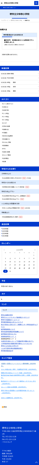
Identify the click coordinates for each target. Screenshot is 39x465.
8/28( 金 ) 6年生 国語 (8, 82)
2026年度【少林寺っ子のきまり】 (17, 178)
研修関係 (6, 145)
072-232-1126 (11, 436)
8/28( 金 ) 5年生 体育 (8, 87)
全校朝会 (6, 158)
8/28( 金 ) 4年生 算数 (8, 91)
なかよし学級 (7, 142)
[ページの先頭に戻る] (36, 462)
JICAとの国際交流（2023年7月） (12, 398)
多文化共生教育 (8, 136)
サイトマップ (7, 442)
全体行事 (6, 110)
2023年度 (5, 236)
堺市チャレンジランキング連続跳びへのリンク (15, 317)
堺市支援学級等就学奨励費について (12, 332)
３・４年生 (6, 117)
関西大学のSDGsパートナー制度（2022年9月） (16, 373)
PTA (4, 149)
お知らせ (5, 107)
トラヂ (5, 123)
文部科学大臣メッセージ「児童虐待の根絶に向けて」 (17, 341)
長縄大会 (6, 129)
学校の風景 (6, 126)
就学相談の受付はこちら (8, 334)
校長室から (6, 139)
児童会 (5, 133)
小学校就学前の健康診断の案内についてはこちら (16, 343)
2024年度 (5, 233)
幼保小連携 (6, 152)
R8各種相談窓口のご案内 (12, 217)
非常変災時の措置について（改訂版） (15, 187)
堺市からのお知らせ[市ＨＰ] (9, 346)
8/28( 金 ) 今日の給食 (7, 78)
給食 (4, 161)
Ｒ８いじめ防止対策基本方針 (16, 208)
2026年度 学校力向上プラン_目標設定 (16, 196)
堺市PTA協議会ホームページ (10, 320)
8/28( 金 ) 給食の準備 (7, 74)
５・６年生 (6, 120)
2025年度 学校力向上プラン (13, 199)
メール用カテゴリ (8, 104)
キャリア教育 (7, 155)
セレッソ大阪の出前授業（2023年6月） (14, 387)
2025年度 (5, 231)
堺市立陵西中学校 (7, 315)
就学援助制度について (8, 329)
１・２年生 (6, 113)
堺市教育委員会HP (7, 351)
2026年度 (5, 229)
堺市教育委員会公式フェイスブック (12, 322)
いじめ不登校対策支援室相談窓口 (12, 348)
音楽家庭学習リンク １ (8, 336)
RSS (5, 407)
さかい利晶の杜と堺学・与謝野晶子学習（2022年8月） (19, 369)
